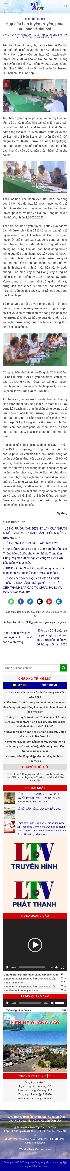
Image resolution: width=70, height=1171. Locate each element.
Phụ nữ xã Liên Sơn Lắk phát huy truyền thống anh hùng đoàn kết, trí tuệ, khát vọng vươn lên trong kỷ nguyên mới (35, 746)
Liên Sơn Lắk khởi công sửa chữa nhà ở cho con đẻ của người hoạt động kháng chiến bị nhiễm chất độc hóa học (35, 707)
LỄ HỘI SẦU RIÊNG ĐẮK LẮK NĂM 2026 (31, 543)
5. (21, 990)
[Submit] (63, 667)
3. (13, 982)
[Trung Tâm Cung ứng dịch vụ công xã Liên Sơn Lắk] (35, 6)
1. (30, 974)
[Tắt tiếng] (57, 967)
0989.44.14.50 (45, 1139)
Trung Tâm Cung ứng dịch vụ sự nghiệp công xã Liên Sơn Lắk (41, 36)
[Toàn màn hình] (62, 967)
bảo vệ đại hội (20, 622)
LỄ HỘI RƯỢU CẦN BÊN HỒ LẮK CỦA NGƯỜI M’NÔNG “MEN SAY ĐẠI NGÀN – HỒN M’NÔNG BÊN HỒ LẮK (35, 533)
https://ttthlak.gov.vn (40, 1149)
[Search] (65, 6)
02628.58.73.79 (27, 1139)
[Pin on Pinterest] (49, 601)
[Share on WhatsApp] (11, 601)
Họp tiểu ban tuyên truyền (42, 622)
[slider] (60, 1002)
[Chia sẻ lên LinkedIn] (59, 601)
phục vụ (61, 622)
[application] (35, 945)
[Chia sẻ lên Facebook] (21, 601)
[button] (35, 945)
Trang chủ (9, 612)
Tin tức (41, 19)
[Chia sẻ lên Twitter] (30, 601)
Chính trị (29, 19)
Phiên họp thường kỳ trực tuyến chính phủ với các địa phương (18, 637)
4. (29, 986)
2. (29, 978)
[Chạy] (7, 967)
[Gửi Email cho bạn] (40, 601)
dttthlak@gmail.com (35, 1142)
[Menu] (6, 6)
